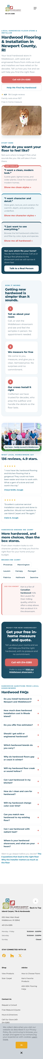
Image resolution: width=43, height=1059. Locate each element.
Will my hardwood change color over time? (17, 804)
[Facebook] (4, 955)
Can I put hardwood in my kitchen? (17, 781)
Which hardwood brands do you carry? (18, 746)
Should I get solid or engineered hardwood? (16, 735)
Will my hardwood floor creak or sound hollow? (19, 769)
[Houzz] (12, 955)
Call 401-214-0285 (21, 79)
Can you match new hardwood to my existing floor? (17, 817)
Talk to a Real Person (22, 268)
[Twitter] (20, 955)
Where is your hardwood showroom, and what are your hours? (19, 843)
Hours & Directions (10, 1015)
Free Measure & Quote (11, 1010)
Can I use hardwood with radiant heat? (17, 830)
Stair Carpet (7, 978)
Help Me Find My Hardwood (21, 87)
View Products (8, 973)
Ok (21, 1045)
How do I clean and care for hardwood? (18, 792)
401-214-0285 (10, 14)
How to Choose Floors (31, 973)
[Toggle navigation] (35, 8)
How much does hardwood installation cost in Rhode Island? (18, 713)
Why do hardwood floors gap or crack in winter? (19, 758)
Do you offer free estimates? (18, 725)
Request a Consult (9, 1005)
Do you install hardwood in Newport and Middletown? (18, 700)
